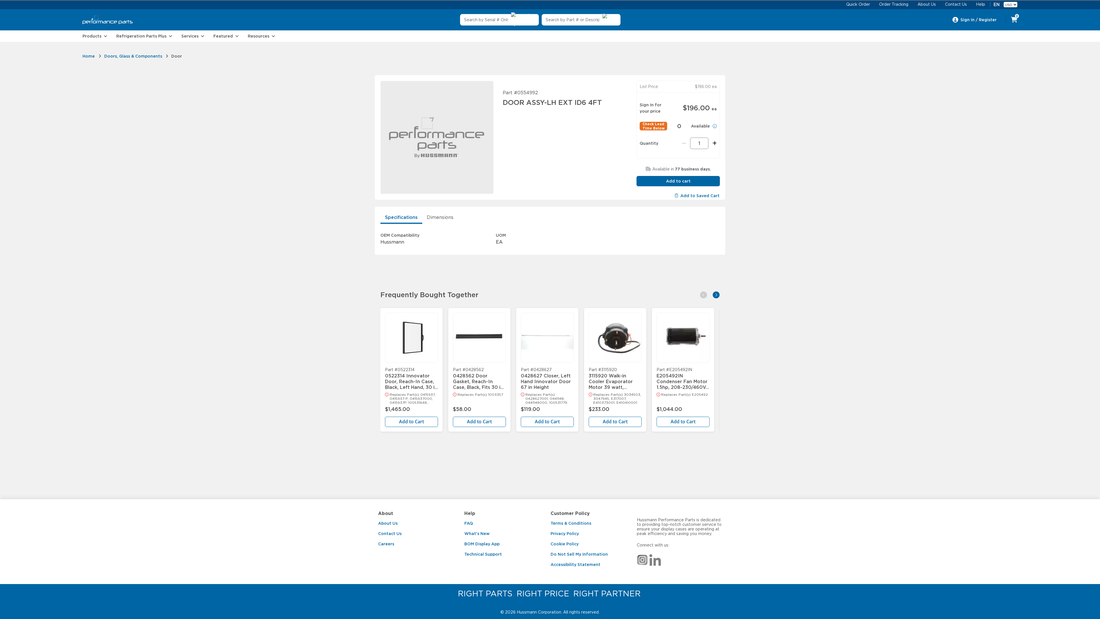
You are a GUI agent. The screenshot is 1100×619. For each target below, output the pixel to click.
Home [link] (88, 56)
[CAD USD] (1010, 4)
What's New (477, 533)
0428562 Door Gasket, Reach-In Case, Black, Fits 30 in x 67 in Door (478, 379)
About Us (388, 523)
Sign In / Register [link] (978, 19)
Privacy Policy (565, 533)
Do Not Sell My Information (579, 554)
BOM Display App (482, 544)
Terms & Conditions (571, 523)
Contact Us (390, 533)
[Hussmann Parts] (107, 19)
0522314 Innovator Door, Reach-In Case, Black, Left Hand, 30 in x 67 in (411, 379)
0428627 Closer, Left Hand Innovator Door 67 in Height (546, 379)
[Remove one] (684, 143)
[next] (716, 294)
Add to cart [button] (678, 181)
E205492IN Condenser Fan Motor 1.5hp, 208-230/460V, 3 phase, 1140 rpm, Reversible (682, 379)
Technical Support (483, 554)
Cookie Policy (565, 544)
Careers (386, 544)
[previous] (703, 294)
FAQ (468, 523)
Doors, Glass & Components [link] (133, 56)
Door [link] (176, 56)
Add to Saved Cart (700, 195)
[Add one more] (714, 143)
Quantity (649, 143)
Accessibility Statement (575, 564)
